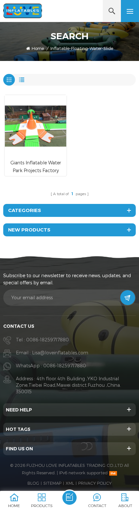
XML (70, 483)
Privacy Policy (95, 483)
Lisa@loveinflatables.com (60, 352)
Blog (33, 483)
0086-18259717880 (47, 339)
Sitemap (52, 483)
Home (38, 48)
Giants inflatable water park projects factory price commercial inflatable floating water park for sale (35, 167)
